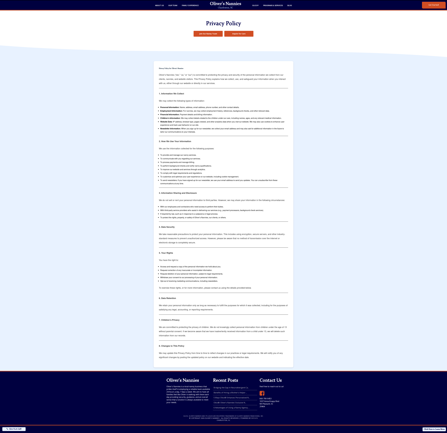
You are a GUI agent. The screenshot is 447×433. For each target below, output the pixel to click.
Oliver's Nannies (225, 4)
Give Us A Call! (15, 429)
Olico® (255, 5)
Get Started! (433, 5)
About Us (159, 5)
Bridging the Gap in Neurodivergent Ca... (231, 387)
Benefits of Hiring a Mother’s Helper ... (230, 392)
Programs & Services (273, 5)
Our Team (172, 5)
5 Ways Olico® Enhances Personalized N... (232, 397)
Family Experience (190, 5)
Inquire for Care (239, 34)
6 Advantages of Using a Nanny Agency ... (231, 407)
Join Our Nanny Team (208, 34)
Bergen (254, 418)
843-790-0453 (265, 398)
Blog (289, 5)
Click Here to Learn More (434, 429)
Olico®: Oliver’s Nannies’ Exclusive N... (230, 402)
